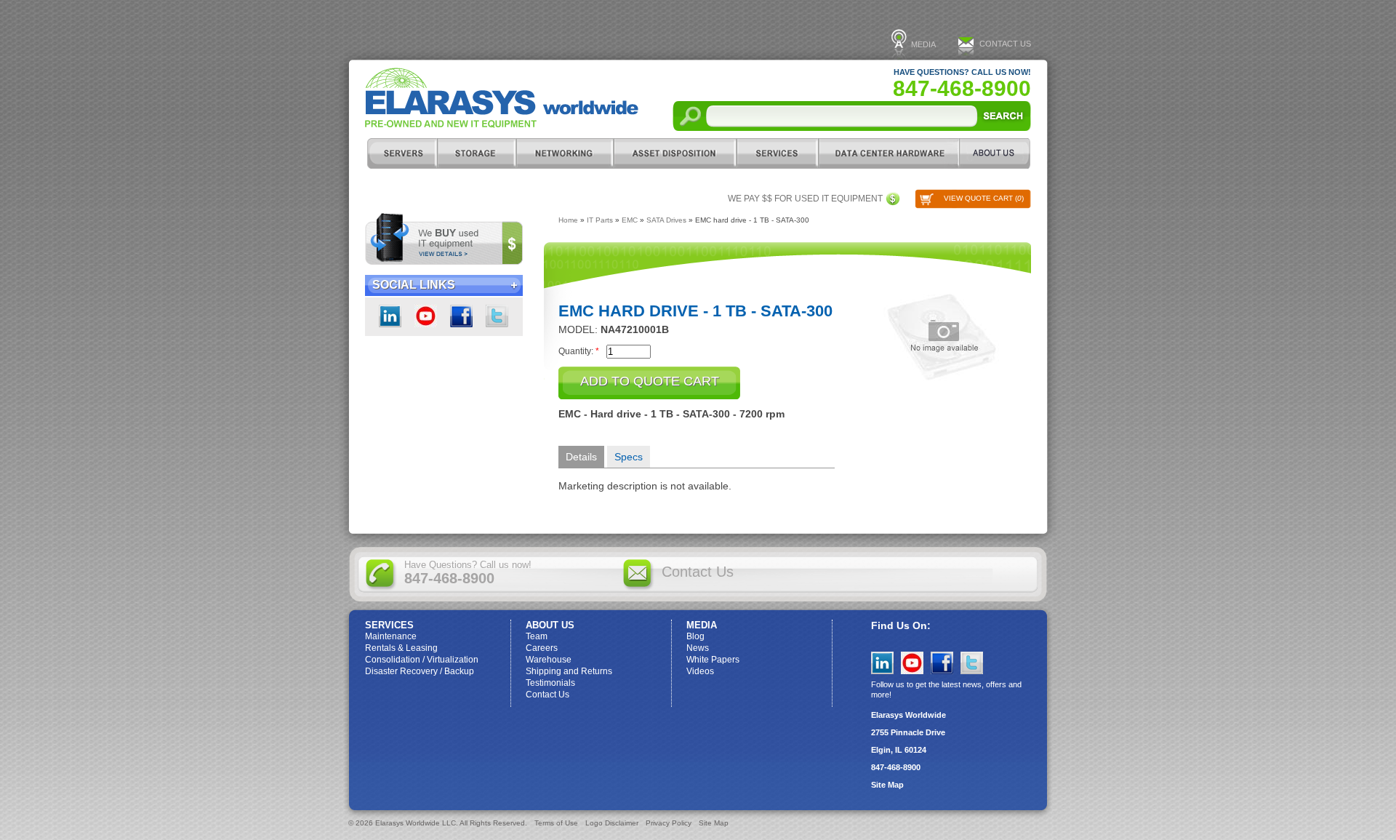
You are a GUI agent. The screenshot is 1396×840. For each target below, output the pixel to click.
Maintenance (391, 636)
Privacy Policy (668, 823)
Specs (628, 457)
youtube (425, 316)
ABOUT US (995, 153)
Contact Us (1005, 43)
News (697, 648)
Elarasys (501, 98)
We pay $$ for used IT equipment (805, 198)
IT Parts (600, 220)
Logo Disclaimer (611, 823)
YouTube (912, 663)
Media (923, 44)
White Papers (712, 660)
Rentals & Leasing (401, 648)
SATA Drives (666, 220)
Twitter (497, 316)
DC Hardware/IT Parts (888, 153)
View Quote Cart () (984, 198)
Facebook (461, 316)
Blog (695, 636)
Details (581, 457)
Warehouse (548, 660)
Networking (564, 153)
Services (777, 153)
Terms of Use (556, 823)
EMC (630, 220)
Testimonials (550, 683)
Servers (401, 153)
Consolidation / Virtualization (421, 660)
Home (568, 220)
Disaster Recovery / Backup (419, 671)
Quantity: (578, 351)
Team (536, 636)
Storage (476, 153)
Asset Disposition (674, 153)
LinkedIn (390, 316)
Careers (542, 648)
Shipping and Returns (569, 671)
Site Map (887, 784)
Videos (700, 671)
